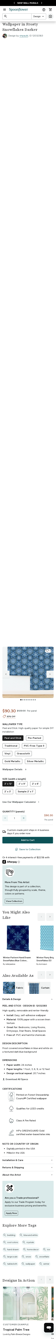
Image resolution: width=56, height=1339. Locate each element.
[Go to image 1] (21, 699)
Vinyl (7, 753)
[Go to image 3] (24, 699)
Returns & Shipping (27, 1167)
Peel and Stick (12, 738)
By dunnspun (41, 964)
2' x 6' (35, 783)
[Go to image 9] (35, 699)
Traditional (10, 745)
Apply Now (11, 1213)
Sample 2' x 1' (26, 791)
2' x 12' (8, 783)
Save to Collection (27, 849)
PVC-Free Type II (34, 745)
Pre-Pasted (34, 738)
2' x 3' (7, 791)
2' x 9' (22, 783)
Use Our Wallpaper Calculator (21, 802)
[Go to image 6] (29, 699)
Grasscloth (23, 753)
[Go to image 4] (26, 699)
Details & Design (27, 999)
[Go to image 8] (33, 699)
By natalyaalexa (9, 964)
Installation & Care (27, 1160)
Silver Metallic (35, 761)
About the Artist (27, 1175)
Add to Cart (27, 840)
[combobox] (38, 16)
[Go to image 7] (31, 699)
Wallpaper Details (14, 769)
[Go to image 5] (28, 699)
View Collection (14, 901)
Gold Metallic (12, 761)
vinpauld (23, 35)
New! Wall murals (27, 3)
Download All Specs (15, 1079)
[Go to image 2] (22, 699)
